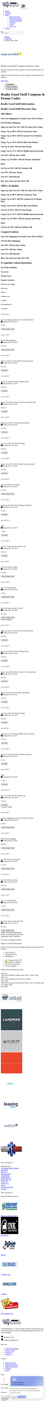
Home (7, 11)
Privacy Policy (10, 1350)
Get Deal (4, 370)
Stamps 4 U (5, 1183)
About (7, 28)
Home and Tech (14, 17)
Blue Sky (4, 1172)
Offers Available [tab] (11, 87)
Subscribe (5, 1399)
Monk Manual (5, 1178)
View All (12, 26)
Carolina (4, 1189)
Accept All (22, 1397)
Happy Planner (6, 1174)
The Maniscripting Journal (10, 1168)
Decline (14, 1397)
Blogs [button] (7, 15)
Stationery (8, 39)
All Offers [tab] (10, 84)
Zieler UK (4, 1181)
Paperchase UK (6, 1179)
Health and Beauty (15, 19)
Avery (3, 1185)
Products (8, 13)
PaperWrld (4, 1170)
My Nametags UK (7, 1187)
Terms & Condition (11, 1349)
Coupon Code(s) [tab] (11, 89)
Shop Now (4, 81)
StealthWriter (5, 1176)
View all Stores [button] (6, 1163)
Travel (11, 24)
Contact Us (9, 1352)
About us (8, 1354)
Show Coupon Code (8, 329)
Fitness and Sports (15, 21)
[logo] (11, 7)
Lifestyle (12, 22)
